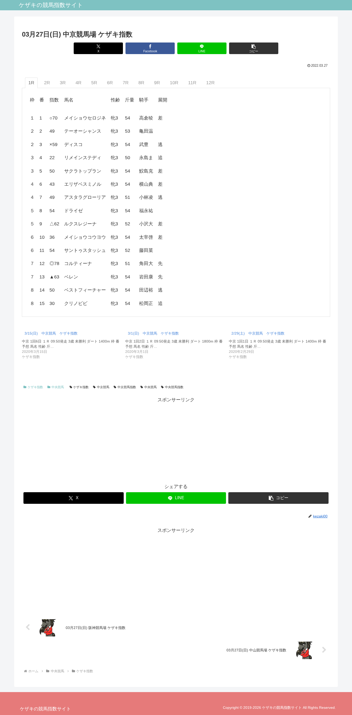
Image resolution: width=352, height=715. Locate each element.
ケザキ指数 (35, 387)
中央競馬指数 (174, 387)
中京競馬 (103, 387)
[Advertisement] (176, 440)
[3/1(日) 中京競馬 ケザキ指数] (177, 343)
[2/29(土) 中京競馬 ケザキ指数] (280, 343)
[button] (253, 48)
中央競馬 (58, 387)
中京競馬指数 (127, 387)
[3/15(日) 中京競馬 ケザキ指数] (73, 343)
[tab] (31, 83)
